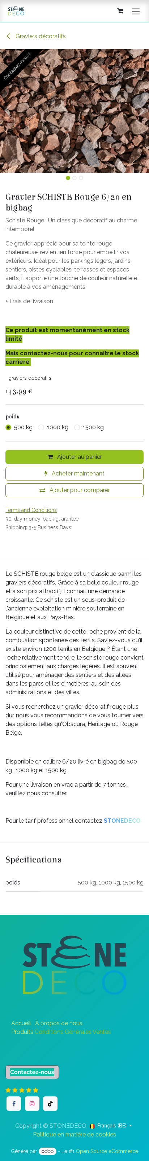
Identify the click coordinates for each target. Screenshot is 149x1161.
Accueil (21, 1023)
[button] (7, 111)
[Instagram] (32, 1103)
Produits (22, 1032)
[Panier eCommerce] (120, 11)
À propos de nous (58, 1023)
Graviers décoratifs (40, 36)
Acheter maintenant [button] (77, 473)
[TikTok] (50, 1103)
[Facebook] (14, 1103)
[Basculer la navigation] (136, 11)
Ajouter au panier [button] (79, 456)
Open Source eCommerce (107, 1151)
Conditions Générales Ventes (73, 1032)
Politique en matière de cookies (74, 1134)
